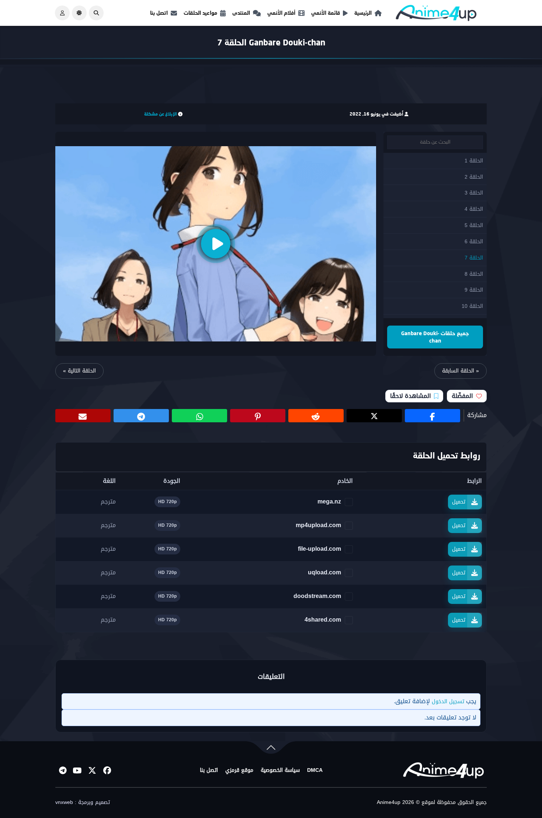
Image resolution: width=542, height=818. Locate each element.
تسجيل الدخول (448, 702)
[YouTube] (77, 770)
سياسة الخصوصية (280, 770)
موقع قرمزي (239, 770)
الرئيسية (363, 13)
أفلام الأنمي (281, 13)
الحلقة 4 (474, 209)
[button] (96, 13)
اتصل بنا (159, 13)
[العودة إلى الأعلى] (271, 749)
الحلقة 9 (474, 290)
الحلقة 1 (474, 161)
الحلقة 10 (472, 306)
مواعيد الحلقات (200, 13)
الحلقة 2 (474, 177)
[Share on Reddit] (316, 415)
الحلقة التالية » (79, 371)
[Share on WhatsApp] (199, 415)
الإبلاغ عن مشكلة (160, 114)
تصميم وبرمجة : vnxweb (82, 802)
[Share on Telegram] (141, 415)
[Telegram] (62, 770)
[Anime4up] (436, 15)
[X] (92, 770)
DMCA (315, 770)
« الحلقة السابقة (460, 371)
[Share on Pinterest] (257, 415)
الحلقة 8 (474, 274)
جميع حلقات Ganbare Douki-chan (435, 337)
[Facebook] (107, 770)
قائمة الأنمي (325, 13)
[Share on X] (374, 415)
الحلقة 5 (474, 225)
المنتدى (241, 13)
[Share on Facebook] (432, 415)
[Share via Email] (83, 415)
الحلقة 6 (474, 242)
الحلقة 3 (474, 193)
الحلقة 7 (474, 258)
